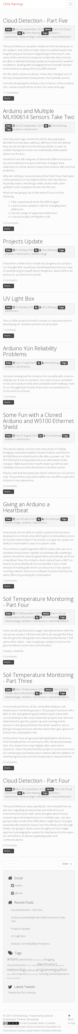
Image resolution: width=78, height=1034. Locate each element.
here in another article (51, 467)
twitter (19, 885)
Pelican (21, 1019)
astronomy (11, 36)
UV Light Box (18, 298)
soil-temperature (59, 621)
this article (41, 139)
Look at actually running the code (30, 216)
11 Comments (10, 92)
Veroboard (55, 741)
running (43, 974)
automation (36, 960)
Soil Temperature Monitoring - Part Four (38, 601)
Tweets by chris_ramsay (22, 992)
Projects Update (23, 241)
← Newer (11, 863)
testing (9, 978)
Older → (67, 863)
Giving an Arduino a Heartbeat (26, 507)
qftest (9, 974)
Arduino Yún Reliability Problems (30, 351)
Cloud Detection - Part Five (35, 20)
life (63, 965)
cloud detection (61, 36)
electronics (43, 36)
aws (41, 960)
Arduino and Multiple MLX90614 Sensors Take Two (38, 114)
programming (46, 969)
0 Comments (10, 280)
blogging (49, 959)
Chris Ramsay (13, 4)
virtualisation (16, 978)
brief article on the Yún (33, 87)
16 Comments (10, 223)
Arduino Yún (39, 376)
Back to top (71, 1021)
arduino (54, 33)
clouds (29, 965)
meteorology (27, 36)
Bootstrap (33, 1019)
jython (60, 965)
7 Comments (10, 580)
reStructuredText (32, 974)
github (19, 893)
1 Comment (9, 330)
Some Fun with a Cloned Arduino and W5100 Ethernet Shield (38, 420)
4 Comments (10, 486)
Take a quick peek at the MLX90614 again (35, 202)
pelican (31, 970)
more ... (8, 98)
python (62, 969)
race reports (19, 974)
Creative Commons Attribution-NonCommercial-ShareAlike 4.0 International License (32, 1026)
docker (34, 965)
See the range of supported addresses (34, 213)
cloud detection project (43, 717)
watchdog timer (30, 549)
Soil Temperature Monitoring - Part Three (38, 677)
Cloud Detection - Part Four (36, 780)
